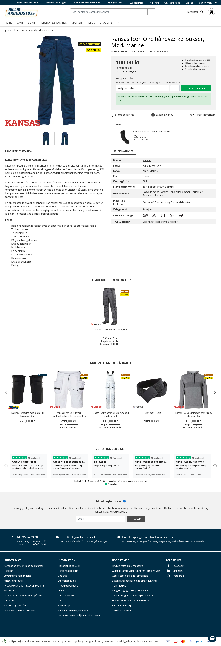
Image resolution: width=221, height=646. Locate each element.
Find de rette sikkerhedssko (127, 565)
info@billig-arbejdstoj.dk (78, 537)
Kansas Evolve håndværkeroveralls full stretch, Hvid (110, 414)
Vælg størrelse (125, 78)
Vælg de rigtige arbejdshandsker (130, 590)
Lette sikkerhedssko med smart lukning (134, 580)
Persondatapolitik (68, 570)
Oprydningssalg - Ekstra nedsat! (37, 30)
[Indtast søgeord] (151, 11)
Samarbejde (64, 605)
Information (66, 560)
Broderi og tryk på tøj (16, 605)
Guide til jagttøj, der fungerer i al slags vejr (136, 570)
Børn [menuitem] (31, 22)
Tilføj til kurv (196, 88)
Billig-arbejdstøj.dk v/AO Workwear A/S (30, 641)
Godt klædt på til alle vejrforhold (130, 575)
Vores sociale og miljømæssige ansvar (79, 615)
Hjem (6, 30)
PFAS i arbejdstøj (121, 605)
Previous (3, 80)
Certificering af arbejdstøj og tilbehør (133, 595)
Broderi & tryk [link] (109, 22)
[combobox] (112, 11)
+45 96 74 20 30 (27, 537)
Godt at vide (120, 560)
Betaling (8, 570)
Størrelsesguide (67, 580)
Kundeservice (136, 3)
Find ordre (153, 3)
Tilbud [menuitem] (90, 22)
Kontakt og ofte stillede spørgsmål (23, 565)
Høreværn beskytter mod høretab (131, 600)
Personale (63, 600)
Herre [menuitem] (8, 22)
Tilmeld (136, 518)
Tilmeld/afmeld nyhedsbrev (73, 610)
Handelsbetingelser (69, 565)
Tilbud (15, 30)
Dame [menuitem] (20, 22)
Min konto (9, 590)
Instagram (178, 575)
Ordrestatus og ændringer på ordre (24, 595)
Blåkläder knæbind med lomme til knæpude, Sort (27, 414)
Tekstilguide (119, 585)
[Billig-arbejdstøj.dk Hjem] (21, 12)
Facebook (178, 565)
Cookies (62, 575)
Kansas (147, 160)
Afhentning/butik (13, 580)
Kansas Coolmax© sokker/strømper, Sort (152, 131)
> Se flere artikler (121, 610)
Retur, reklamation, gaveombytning (24, 585)
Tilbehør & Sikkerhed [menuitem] (53, 22)
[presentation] (213, 392)
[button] (212, 638)
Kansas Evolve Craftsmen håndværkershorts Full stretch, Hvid (69, 414)
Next (108, 80)
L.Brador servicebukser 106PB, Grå (110, 329)
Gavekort (9, 600)
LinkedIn (177, 570)
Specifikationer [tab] (123, 151)
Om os (61, 590)
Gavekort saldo (172, 3)
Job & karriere (66, 595)
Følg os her (173, 560)
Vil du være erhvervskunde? (19, 610)
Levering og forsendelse (17, 575)
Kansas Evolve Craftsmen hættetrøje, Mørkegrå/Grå (193, 414)
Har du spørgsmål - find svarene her (147, 537)
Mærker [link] (77, 22)
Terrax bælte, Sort (152, 412)
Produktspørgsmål (68, 585)
